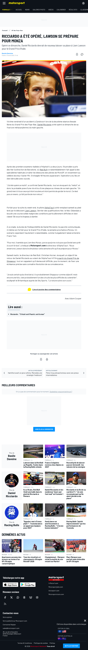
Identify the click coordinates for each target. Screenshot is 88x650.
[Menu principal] (4, 3)
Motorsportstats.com (56, 594)
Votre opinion (7, 617)
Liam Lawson (30, 210)
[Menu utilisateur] (83, 3)
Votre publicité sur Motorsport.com (15, 621)
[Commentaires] (82, 54)
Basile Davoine (7, 53)
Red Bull (43, 169)
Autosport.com (54, 591)
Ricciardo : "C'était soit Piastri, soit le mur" (27, 314)
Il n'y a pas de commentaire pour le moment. (44, 391)
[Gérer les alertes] (47, 359)
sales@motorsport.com (11, 628)
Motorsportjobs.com (56, 587)
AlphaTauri (49, 207)
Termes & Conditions (25, 643)
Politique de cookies (41, 643)
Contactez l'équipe (9, 624)
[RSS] (5, 604)
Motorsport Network (38, 646)
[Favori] (77, 54)
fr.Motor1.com (53, 583)
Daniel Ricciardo (44, 124)
